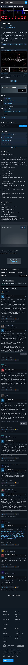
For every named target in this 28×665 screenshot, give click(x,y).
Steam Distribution (7, 622)
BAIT (6, 365)
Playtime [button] (20, 272)
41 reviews (13, 437)
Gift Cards (5, 624)
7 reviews (6, 293)
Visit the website (5, 140)
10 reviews (12, 573)
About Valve (18, 614)
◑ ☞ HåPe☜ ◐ (8, 550)
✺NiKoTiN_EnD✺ (9, 325)
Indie (15, 44)
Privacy (4, 631)
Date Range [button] (12, 272)
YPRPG (6, 395)
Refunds (5, 641)
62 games (7, 551)
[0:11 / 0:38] (14, 59)
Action (10, 44)
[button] (3, 6)
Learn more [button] (23, 125)
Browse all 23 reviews (14, 595)
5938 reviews (7, 522)
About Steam (6, 614)
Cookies (5, 638)
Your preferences (13, 253)
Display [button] (3, 275)
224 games (7, 327)
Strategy (4, 44)
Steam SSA (5, 616)
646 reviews (7, 466)
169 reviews (13, 491)
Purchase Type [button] (14, 269)
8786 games (7, 491)
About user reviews (5, 253)
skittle (6, 572)
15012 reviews (14, 327)
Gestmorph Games (10, 25)
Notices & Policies (7, 636)
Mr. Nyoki (7, 291)
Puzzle (20, 44)
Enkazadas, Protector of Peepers (12, 464)
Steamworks (6, 619)
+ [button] (25, 44)
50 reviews (7, 396)
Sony (6, 520)
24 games (7, 573)
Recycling (17, 622)
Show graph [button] (22, 275)
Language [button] (3, 272)
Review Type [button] (4, 269)
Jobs (16, 616)
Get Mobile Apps (8, 660)
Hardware (17, 619)
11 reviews (7, 366)
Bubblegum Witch (9, 489)
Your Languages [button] (8, 280)
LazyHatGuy (7, 436)
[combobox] (15, 2)
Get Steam (17, 631)
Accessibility (6, 633)
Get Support (18, 636)
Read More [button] (23, 354)
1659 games (7, 437)
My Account (18, 638)
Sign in (2, 76)
